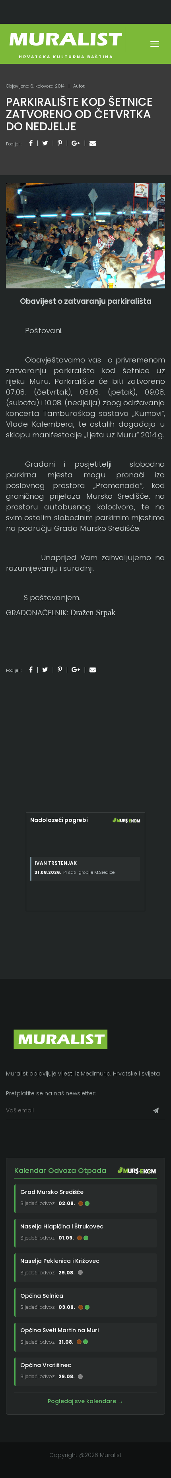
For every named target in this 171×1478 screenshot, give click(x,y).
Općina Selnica (41, 1296)
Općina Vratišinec (45, 1365)
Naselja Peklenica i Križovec (59, 1261)
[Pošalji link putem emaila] (92, 143)
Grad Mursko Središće (52, 1192)
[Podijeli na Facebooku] (31, 143)
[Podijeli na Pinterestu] (60, 143)
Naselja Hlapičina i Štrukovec (61, 1226)
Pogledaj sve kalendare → (85, 1401)
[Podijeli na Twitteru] (45, 143)
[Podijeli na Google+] (76, 143)
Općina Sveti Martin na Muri (59, 1330)
